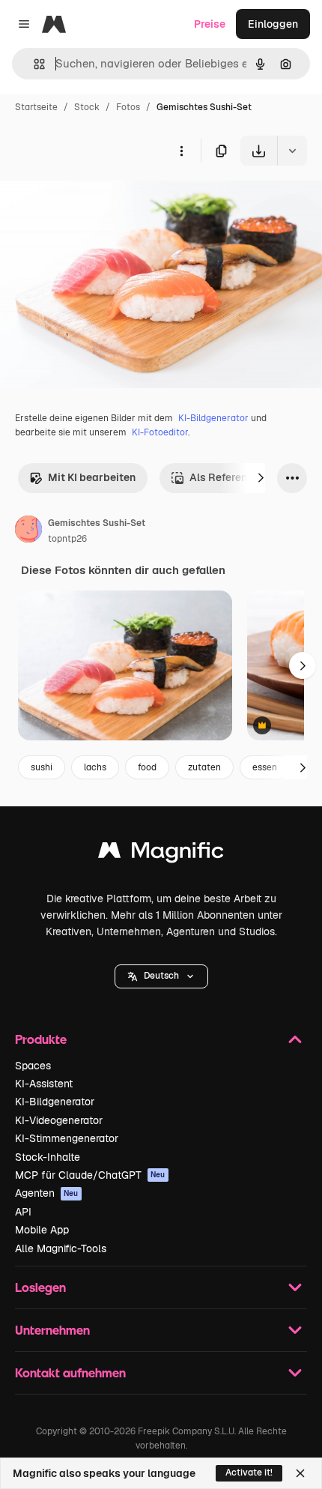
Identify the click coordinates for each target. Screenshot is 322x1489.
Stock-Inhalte (47, 1157)
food (147, 767)
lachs (95, 767)
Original (96, 200)
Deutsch (161, 976)
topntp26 (67, 539)
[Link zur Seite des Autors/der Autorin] (28, 531)
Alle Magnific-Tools (60, 1248)
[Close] (300, 1473)
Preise (209, 24)
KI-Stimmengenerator (66, 1138)
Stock (87, 107)
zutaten (204, 767)
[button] (161, 976)
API (23, 1211)
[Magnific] (161, 854)
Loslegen (40, 1287)
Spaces (33, 1065)
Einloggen (273, 24)
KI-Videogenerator (59, 1120)
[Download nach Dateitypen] (292, 151)
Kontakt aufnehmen (70, 1372)
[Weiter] (260, 478)
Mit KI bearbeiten (92, 477)
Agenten (47, 1193)
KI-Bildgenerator (213, 418)
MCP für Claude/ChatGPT (90, 1175)
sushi (41, 767)
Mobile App (42, 1229)
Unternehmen (52, 1330)
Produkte (41, 1039)
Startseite (36, 107)
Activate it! (249, 1473)
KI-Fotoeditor (160, 432)
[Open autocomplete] (33, 64)
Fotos (128, 107)
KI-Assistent (44, 1083)
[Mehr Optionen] (181, 151)
